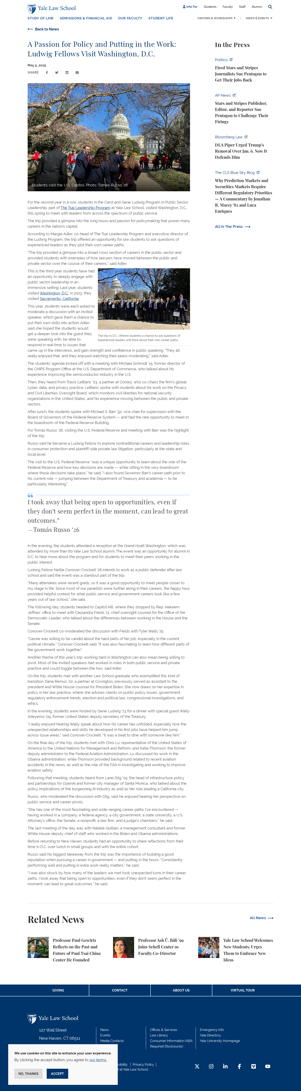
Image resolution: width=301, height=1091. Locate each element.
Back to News (47, 29)
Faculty (228, 7)
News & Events (257, 18)
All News (258, 918)
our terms (97, 1060)
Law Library (159, 1035)
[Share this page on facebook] (47, 73)
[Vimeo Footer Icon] (253, 1067)
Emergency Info (212, 1030)
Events (105, 1035)
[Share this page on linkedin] (67, 73)
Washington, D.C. (54, 293)
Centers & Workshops (215, 18)
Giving (58, 990)
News (104, 1030)
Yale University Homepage (220, 1041)
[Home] (53, 9)
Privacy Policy (143, 1064)
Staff (242, 7)
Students (210, 7)
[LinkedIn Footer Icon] (225, 1067)
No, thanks (28, 1074)
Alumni (257, 7)
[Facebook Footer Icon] (239, 1067)
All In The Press (229, 226)
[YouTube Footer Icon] (267, 1067)
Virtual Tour (243, 990)
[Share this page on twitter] (56, 73)
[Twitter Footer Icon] (197, 1067)
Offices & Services (163, 1030)
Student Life (160, 18)
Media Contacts (112, 1041)
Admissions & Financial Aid (86, 18)
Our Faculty (130, 18)
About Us (181, 990)
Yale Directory (210, 1035)
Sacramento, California (59, 299)
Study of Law (41, 18)
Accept (57, 1074)
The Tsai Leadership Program (85, 208)
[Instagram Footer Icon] (211, 1067)
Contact (120, 990)
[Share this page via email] (77, 73)
